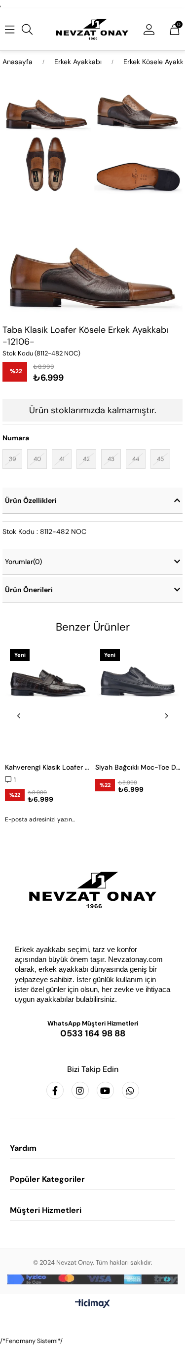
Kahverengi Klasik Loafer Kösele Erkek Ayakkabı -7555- (47, 767)
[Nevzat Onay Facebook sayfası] (55, 1090)
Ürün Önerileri (29, 589)
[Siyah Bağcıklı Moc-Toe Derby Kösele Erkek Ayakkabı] (138, 699)
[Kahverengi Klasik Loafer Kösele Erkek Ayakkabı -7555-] (47, 699)
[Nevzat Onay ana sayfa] (92, 890)
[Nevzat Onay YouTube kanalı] (105, 1090)
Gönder (92, 846)
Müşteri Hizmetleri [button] (45, 1210)
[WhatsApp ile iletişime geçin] (130, 1090)
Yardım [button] (23, 1148)
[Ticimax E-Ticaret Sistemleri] (92, 1304)
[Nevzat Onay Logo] (93, 29)
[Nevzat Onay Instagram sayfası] (80, 1090)
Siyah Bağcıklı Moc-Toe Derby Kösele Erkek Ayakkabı (138, 767)
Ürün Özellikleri (31, 500)
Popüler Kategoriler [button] (47, 1179)
